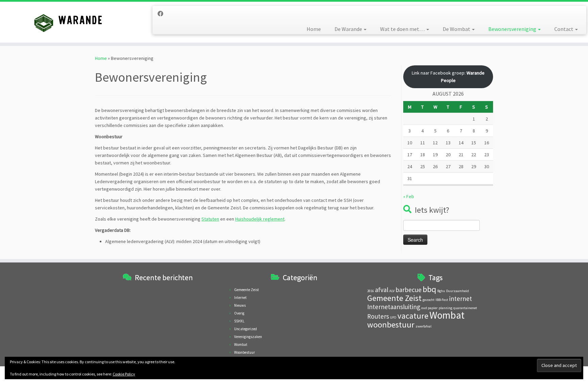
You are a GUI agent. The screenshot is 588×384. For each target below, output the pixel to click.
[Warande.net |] (68, 22)
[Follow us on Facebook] (163, 13)
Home (314, 29)
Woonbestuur (244, 352)
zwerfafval (423, 326)
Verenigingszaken (248, 336)
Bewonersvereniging (512, 29)
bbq (429, 289)
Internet (240, 297)
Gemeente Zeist (246, 289)
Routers (378, 316)
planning (445, 308)
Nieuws (240, 305)
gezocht (429, 300)
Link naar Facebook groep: (448, 76)
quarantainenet (465, 308)
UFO (393, 317)
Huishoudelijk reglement (259, 219)
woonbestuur (390, 324)
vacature (412, 315)
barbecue (408, 290)
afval (381, 290)
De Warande (348, 29)
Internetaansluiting (393, 307)
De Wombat (457, 29)
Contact (564, 29)
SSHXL (239, 321)
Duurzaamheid (457, 291)
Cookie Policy (124, 374)
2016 (370, 291)
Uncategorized (245, 328)
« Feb (408, 196)
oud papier (429, 308)
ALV (391, 291)
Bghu (441, 291)
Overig (239, 313)
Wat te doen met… (403, 29)
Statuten (210, 219)
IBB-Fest (442, 300)
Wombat (240, 344)
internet (460, 298)
